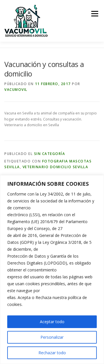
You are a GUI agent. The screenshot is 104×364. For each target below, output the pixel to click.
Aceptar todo (52, 321)
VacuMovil (15, 89)
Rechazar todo (52, 352)
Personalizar (52, 337)
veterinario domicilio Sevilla (55, 166)
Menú (94, 13)
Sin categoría (49, 153)
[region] (52, 269)
